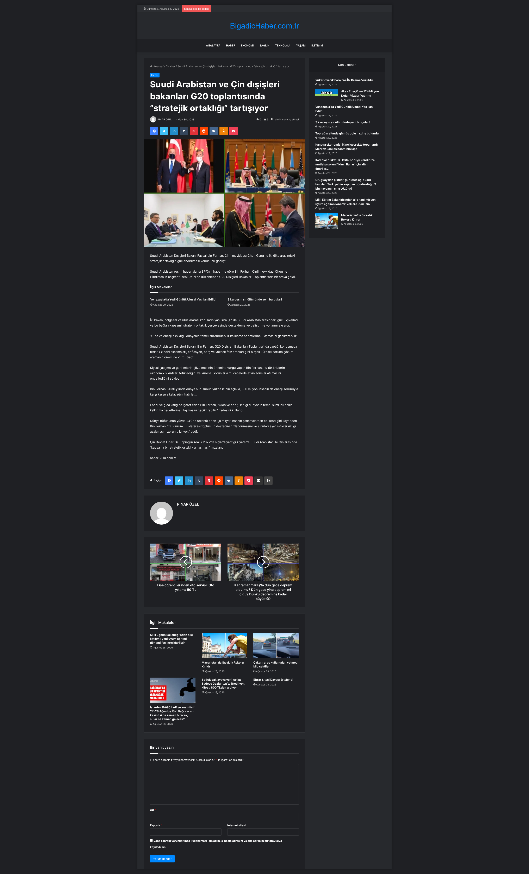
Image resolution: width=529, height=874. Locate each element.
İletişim (317, 45)
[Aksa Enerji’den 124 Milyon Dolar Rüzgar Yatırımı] (326, 92)
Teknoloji (282, 45)
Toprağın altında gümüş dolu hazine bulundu (347, 133)
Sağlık (264, 45)
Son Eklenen (347, 65)
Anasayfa (213, 45)
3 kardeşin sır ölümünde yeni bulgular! (255, 299)
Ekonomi (247, 45)
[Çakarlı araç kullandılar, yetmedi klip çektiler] (276, 645)
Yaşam (301, 45)
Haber (230, 45)
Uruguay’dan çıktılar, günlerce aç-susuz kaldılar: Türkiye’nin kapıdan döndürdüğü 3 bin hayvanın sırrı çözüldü (345, 184)
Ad (153, 809)
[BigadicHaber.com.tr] (264, 26)
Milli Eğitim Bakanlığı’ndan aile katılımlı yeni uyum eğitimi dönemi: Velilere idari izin (171, 638)
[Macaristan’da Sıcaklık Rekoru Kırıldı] (224, 645)
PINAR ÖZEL (164, 119)
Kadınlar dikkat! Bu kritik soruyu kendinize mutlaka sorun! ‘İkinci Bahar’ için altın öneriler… (345, 164)
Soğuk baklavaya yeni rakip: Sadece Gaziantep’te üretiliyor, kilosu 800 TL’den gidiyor (223, 683)
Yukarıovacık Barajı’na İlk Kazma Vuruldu (344, 80)
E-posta (156, 825)
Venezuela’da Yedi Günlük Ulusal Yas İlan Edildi (183, 299)
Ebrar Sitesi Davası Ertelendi (273, 679)
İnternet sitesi (236, 825)
